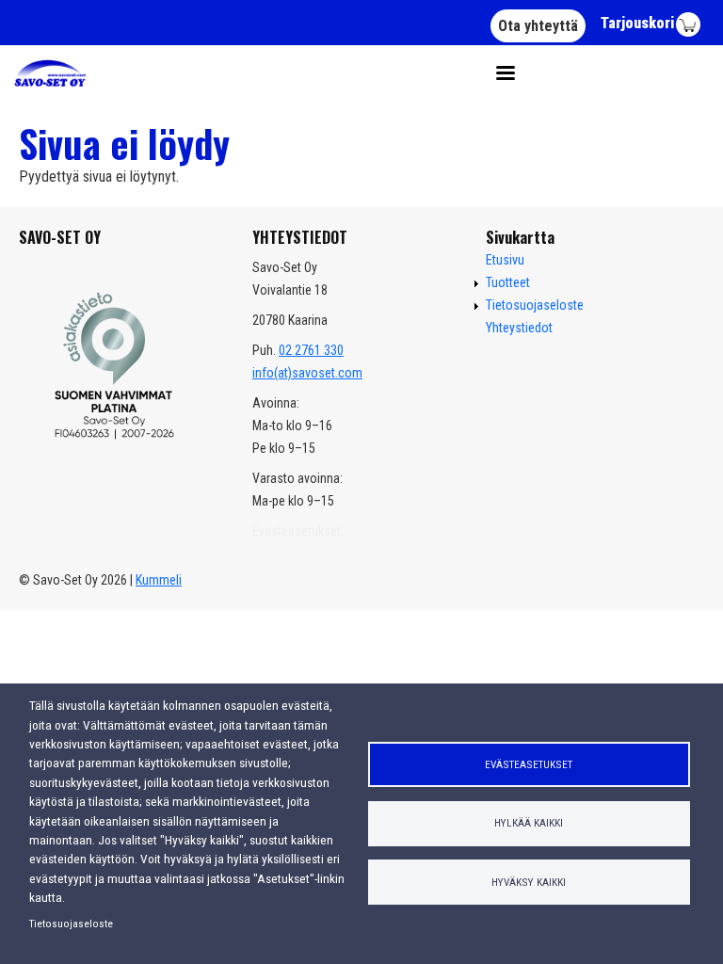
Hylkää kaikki (528, 822)
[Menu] (499, 73)
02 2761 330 (311, 350)
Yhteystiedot (519, 327)
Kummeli (159, 579)
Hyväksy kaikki (528, 882)
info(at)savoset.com (307, 372)
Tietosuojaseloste (71, 923)
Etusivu (505, 259)
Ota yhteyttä (538, 26)
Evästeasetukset (528, 764)
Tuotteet (508, 282)
